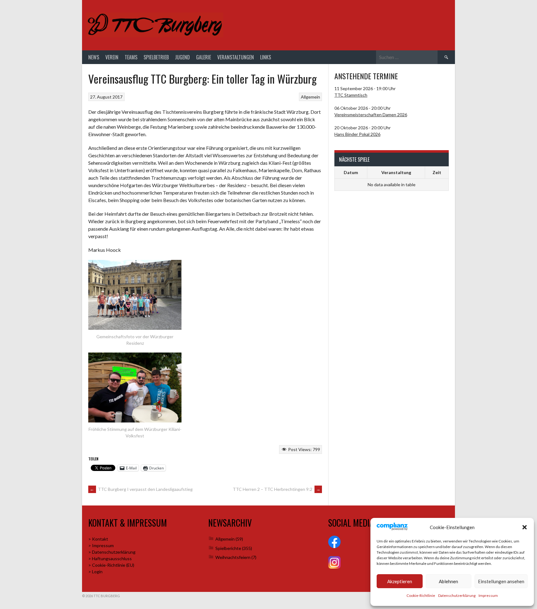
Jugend (182, 57)
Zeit (437, 172)
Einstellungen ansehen (501, 581)
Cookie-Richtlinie (420, 595)
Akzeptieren (399, 581)
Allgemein (310, 96)
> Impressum (101, 545)
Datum (351, 172)
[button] (524, 527)
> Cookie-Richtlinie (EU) (111, 565)
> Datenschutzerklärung (111, 552)
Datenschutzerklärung (456, 595)
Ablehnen (448, 581)
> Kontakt (98, 539)
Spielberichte (228, 548)
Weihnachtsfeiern (232, 557)
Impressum (488, 595)
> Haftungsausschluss (110, 558)
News (93, 57)
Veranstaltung (396, 172)
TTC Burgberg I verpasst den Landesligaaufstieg (141, 489)
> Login (95, 571)
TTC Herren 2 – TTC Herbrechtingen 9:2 (276, 489)
